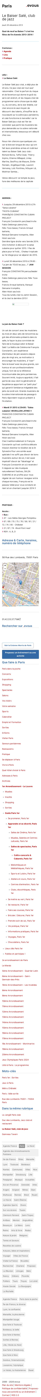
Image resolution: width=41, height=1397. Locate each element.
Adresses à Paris (9, 776)
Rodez (28, 1230)
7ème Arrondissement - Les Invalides (19, 985)
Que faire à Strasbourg (13, 1350)
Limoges (20, 1271)
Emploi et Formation (11, 722)
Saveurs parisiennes (11, 743)
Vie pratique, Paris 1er (18, 926)
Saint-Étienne (20, 1200)
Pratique (8, 58)
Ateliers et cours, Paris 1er (23, 879)
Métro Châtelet (9, 1088)
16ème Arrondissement (13, 1033)
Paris (7, 6)
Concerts (6, 674)
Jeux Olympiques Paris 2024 (15, 1060)
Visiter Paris (7, 738)
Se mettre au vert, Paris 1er (21, 899)
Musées (8, 791)
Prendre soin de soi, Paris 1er (21, 921)
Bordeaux (25, 1164)
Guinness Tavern (10, 1134)
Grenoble (25, 1185)
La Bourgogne (24, 1286)
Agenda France (10, 1146)
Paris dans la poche (11, 669)
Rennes (18, 1195)
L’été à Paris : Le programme (15, 1065)
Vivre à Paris (8, 765)
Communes (17, 1169)
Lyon (5, 1164)
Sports (5, 711)
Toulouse (14, 1164)
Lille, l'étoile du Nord (12, 1345)
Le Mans (18, 1225)
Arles (34, 1185)
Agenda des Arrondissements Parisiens (16, 1152)
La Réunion (8, 1271)
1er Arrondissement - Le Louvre (17, 786)
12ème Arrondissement (13, 1012)
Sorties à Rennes (10, 1340)
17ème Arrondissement (13, 1038)
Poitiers (6, 1281)
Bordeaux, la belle (11, 1329)
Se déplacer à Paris (11, 759)
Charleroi (20, 1266)
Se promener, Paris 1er (18, 818)
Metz (28, 1271)
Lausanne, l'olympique (13, 1365)
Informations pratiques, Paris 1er (23, 931)
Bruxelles (25, 1261)
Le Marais (6, 965)
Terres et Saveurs (11, 1240)
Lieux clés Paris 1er (14, 948)
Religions (23, 1235)
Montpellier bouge (11, 1319)
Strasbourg (21, 1174)
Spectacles (7, 690)
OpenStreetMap (23, 605)
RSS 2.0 (15, 1395)
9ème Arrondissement (12, 995)
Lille (30, 1174)
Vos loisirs (6, 701)
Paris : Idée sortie (10, 1093)
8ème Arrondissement (12, 990)
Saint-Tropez (27, 1215)
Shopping (6, 685)
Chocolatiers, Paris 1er (18, 942)
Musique (19, 1180)
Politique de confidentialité (14, 1388)
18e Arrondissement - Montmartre (18, 1044)
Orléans (15, 1276)
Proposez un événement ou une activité (20, 654)
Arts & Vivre (16, 1230)
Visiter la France (10, 1261)
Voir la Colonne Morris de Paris (17, 645)
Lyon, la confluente (11, 1309)
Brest (26, 1195)
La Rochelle (8, 1291)
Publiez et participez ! (15, 954)
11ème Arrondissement (13, 1006)
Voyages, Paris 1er (16, 937)
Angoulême (28, 1220)
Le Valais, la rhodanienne (14, 1370)
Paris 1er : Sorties (10, 1077)
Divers (23, 1205)
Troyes (24, 1281)
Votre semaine (9, 706)
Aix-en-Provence (10, 1185)
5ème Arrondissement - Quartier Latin (20, 971)
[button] (20, 582)
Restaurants (7, 749)
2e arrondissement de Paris (15, 960)
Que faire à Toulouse (12, 1324)
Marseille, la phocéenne (13, 1314)
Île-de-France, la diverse (14, 1304)
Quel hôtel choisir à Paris (13, 770)
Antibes (6, 1220)
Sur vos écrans (10, 1210)
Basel (31, 1370)
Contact (6, 1395)
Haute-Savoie (9, 1286)
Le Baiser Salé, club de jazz (15, 1129)
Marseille (30, 1159)
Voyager (6, 1256)
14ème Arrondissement (13, 1022)
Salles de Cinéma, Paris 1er (23, 832)
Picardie (25, 1276)
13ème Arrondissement (13, 1017)
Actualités (29, 1180)
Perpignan (7, 1180)
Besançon (7, 1225)
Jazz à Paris (7, 1083)
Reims (5, 1230)
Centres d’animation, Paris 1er (25, 884)
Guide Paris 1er (12, 813)
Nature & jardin (10, 1235)
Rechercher (8, 1266)
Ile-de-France (9, 1159)
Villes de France (20, 1256)
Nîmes (25, 1190)
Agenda (7, 51)
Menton (16, 1220)
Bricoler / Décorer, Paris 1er (21, 915)
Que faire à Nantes (11, 1335)
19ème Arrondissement (13, 1049)
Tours (15, 1281)
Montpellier (8, 1174)
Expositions (7, 679)
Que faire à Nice (10, 1355)
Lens (27, 1225)
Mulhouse (7, 1195)
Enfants (5, 733)
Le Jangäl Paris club (11, 1115)
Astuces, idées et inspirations (16, 1251)
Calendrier (7, 717)
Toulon (22, 1210)
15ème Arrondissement (13, 1028)
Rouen (35, 1195)
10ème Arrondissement (13, 1001)
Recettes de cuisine (12, 1246)
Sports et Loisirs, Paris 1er (23, 873)
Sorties (5, 727)
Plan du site (7, 1385)
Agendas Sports (10, 1205)
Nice (35, 1169)
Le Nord (30, 1146)
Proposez (31, 1266)
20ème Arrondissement (13, 1054)
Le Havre (7, 1200)
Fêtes (20, 1159)
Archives (6, 781)
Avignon (15, 1190)
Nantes (6, 1169)
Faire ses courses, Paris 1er (20, 910)
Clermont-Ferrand (11, 1215)
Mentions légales (23, 1385)
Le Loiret (34, 1281)
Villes (27, 1169)
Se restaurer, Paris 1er (18, 905)
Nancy (6, 1276)
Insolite (8, 797)
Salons (5, 695)
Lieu (6, 55)
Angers (6, 1190)
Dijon (33, 1190)
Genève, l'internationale (13, 1360)
